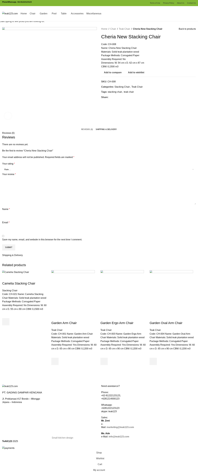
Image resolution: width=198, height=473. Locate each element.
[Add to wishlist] (5, 314)
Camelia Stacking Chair (18, 283)
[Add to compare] (5, 277)
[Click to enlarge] (8, 115)
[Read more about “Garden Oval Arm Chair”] (153, 361)
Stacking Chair (9, 290)
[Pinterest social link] (138, 3)
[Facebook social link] (132, 3)
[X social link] (135, 3)
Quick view (5, 329)
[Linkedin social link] (142, 3)
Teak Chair (56, 330)
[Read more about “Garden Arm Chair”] (55, 361)
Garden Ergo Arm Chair (116, 323)
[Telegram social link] (145, 3)
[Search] (195, 14)
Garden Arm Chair (64, 323)
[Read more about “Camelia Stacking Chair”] (5, 321)
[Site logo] (10, 13)
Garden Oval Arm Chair (166, 323)
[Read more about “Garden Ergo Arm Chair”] (104, 361)
